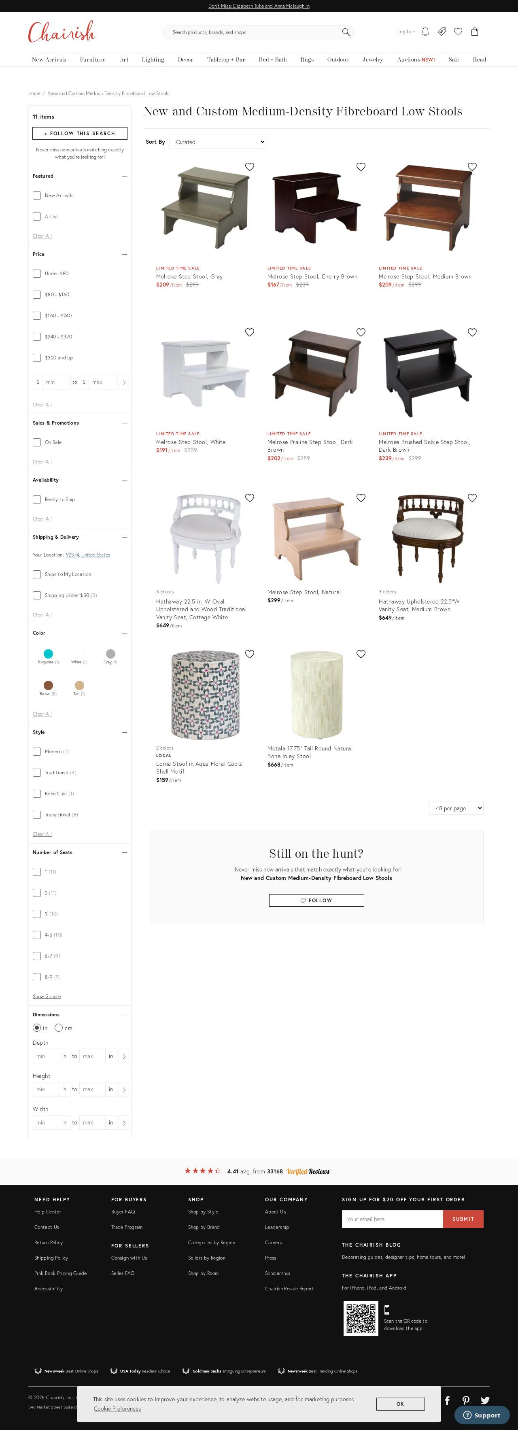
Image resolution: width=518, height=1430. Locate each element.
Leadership (277, 1227)
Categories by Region (211, 1242)
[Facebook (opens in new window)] (447, 1399)
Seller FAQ (123, 1273)
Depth (41, 1042)
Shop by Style (203, 1212)
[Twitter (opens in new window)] (485, 1399)
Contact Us (46, 1227)
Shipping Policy (51, 1258)
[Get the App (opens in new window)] (361, 1319)
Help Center (47, 1212)
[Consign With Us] (442, 32)
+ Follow (80, 133)
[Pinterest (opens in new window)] (466, 1399)
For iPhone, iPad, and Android (374, 1288)
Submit (463, 1219)
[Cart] (475, 32)
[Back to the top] (502, 1387)
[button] (458, 32)
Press (270, 1258)
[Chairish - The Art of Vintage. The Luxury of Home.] (62, 32)
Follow (319, 900)
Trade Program (127, 1227)
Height (42, 1075)
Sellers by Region (206, 1258)
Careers (273, 1242)
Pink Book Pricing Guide (60, 1273)
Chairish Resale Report (289, 1289)
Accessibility (48, 1289)
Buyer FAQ (123, 1212)
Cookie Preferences (117, 1408)
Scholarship (277, 1273)
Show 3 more (47, 996)
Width (41, 1109)
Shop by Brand (204, 1227)
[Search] (346, 32)
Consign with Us (129, 1258)
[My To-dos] (425, 32)
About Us (275, 1212)
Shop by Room (203, 1273)
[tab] (80, 195)
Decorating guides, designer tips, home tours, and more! (403, 1257)
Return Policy (48, 1242)
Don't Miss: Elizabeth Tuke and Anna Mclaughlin (258, 6)
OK (401, 1404)
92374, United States (88, 554)
